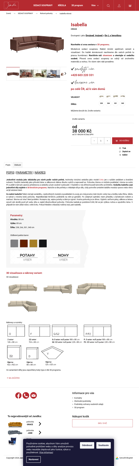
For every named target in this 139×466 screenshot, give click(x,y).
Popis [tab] (8, 165)
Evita (101, 180)
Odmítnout (87, 445)
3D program (79, 407)
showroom (107, 55)
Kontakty (78, 398)
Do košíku (124, 140)
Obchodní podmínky (82, 401)
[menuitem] (43, 5)
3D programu (103, 44)
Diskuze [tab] (17, 165)
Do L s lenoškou (113, 35)
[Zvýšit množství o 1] (107, 140)
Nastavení (33, 459)
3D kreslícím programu (37, 187)
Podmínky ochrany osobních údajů (88, 404)
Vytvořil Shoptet (126, 458)
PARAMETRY (24, 172)
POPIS (10, 172)
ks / (102, 423)
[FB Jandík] (18, 395)
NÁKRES (40, 172)
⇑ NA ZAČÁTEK (13, 378)
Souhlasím (103, 445)
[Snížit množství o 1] (94, 140)
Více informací (46, 452)
